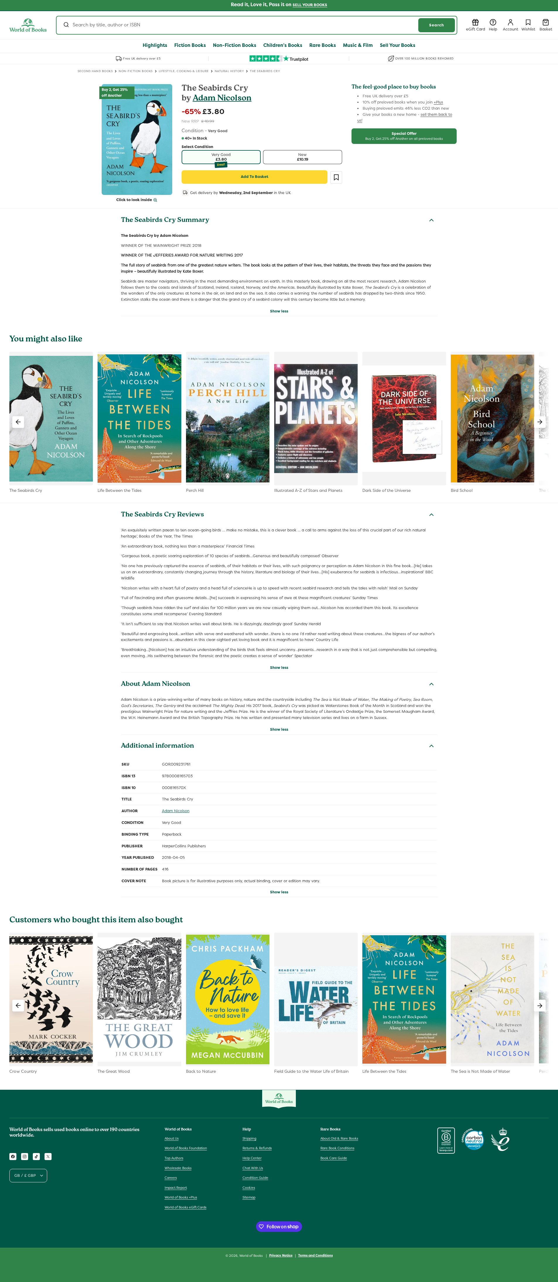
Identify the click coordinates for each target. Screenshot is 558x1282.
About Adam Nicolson (155, 685)
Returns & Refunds (257, 1148)
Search (436, 25)
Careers (171, 1177)
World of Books (251, 1255)
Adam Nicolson (222, 99)
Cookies (249, 1187)
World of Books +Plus (181, 1197)
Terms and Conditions (315, 1255)
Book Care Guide (333, 1158)
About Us (172, 1138)
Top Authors (174, 1158)
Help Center (252, 1158)
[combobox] (256, 25)
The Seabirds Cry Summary (165, 221)
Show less (279, 311)
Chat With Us (253, 1168)
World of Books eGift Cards (186, 1207)
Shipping (249, 1138)
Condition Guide (255, 1177)
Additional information (157, 746)
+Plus (438, 102)
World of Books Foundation (186, 1148)
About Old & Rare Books (339, 1138)
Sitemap (249, 1197)
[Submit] (66, 25)
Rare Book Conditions (337, 1148)
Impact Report (176, 1187)
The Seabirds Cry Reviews (162, 515)
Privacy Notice (281, 1255)
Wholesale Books (178, 1168)
